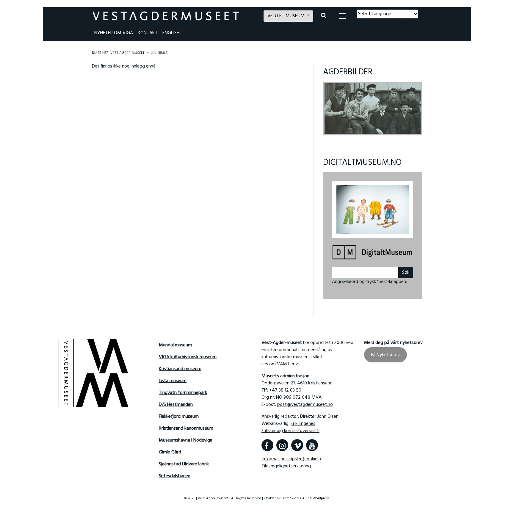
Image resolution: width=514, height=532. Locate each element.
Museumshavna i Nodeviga (185, 440)
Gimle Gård (170, 452)
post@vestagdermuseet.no (305, 405)
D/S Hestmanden (176, 405)
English (171, 33)
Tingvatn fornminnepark (183, 393)
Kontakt (148, 33)
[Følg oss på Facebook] (267, 445)
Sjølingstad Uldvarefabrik (184, 464)
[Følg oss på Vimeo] (297, 445)
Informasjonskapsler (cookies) (291, 459)
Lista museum (173, 381)
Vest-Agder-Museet (127, 53)
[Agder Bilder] (372, 108)
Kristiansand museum (180, 369)
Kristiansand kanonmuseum (186, 428)
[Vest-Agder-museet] (174, 16)
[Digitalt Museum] (372, 252)
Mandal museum (175, 345)
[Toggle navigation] (342, 16)
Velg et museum (286, 16)
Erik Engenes (303, 424)
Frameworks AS (294, 498)
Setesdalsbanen (174, 476)
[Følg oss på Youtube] (312, 445)
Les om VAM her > (279, 364)
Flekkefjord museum (179, 416)
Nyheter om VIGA (113, 33)
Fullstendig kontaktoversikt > (290, 431)
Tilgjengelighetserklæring (286, 466)
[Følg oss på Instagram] (282, 445)
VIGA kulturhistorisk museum (188, 357)
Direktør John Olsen (319, 416)
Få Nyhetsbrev (385, 355)
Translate (400, 22)
